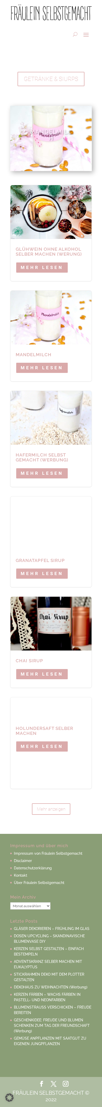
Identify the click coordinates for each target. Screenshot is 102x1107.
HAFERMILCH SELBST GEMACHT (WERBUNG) (51, 439)
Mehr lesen (42, 267)
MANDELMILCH (51, 132)
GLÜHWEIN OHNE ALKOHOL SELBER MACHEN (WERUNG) (51, 233)
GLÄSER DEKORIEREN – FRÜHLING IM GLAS (51, 929)
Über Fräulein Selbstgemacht (39, 883)
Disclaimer (23, 861)
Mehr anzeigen (51, 809)
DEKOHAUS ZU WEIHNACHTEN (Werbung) (50, 987)
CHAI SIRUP (51, 642)
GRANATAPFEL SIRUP (51, 541)
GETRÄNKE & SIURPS (51, 79)
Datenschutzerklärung (33, 868)
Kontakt (20, 875)
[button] (9, 1097)
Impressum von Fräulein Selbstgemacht (48, 853)
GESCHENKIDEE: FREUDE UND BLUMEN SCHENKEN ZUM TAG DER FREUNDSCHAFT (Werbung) (52, 1025)
